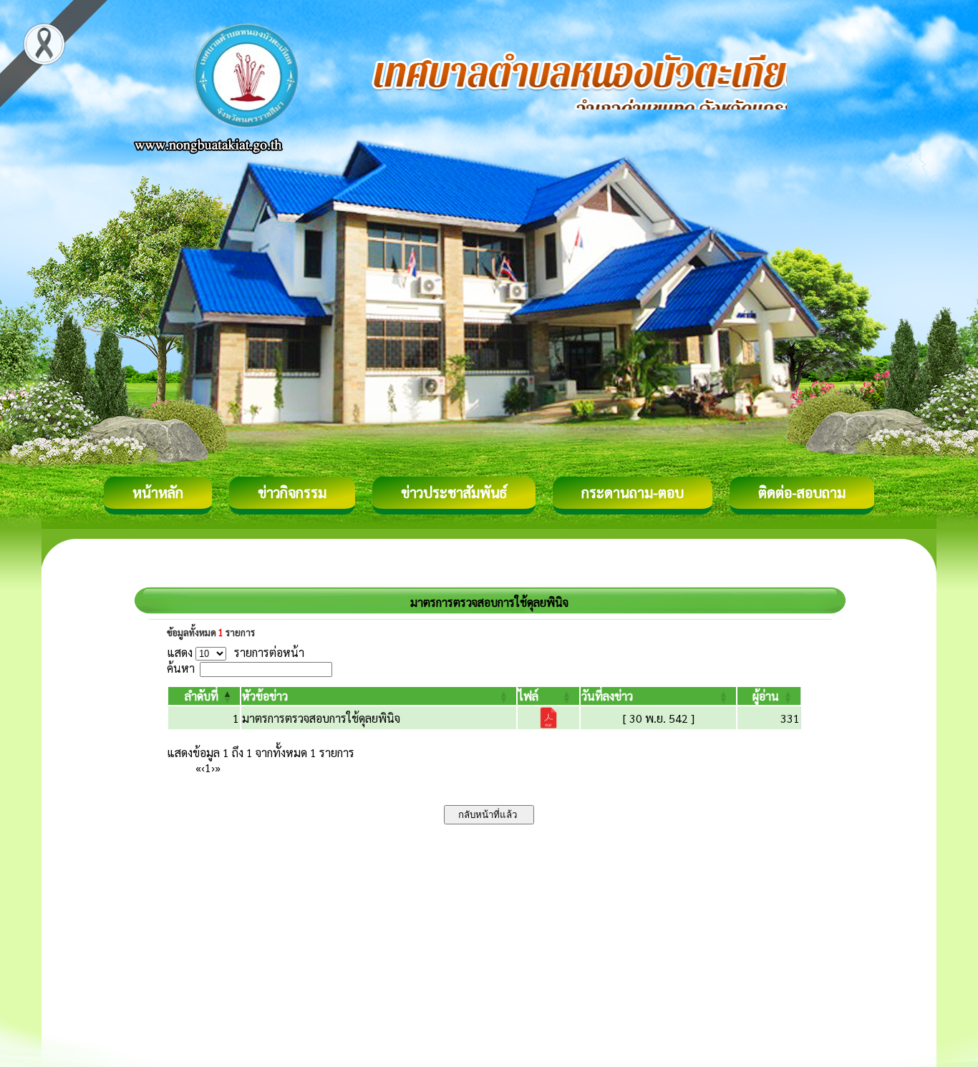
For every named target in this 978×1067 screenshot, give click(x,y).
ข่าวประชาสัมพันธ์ (454, 492)
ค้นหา (181, 668)
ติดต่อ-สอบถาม (802, 492)
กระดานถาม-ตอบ (632, 492)
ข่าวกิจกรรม (292, 492)
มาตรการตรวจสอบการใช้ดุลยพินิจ (321, 718)
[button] (201, 695)
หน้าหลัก (157, 492)
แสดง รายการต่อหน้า (235, 652)
